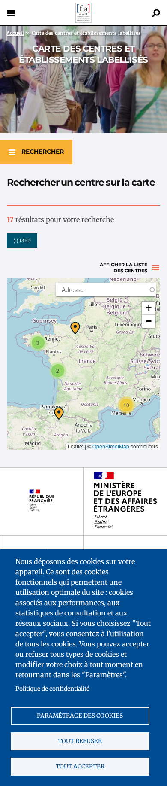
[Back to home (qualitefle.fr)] (83, 20)
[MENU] (10, 13)
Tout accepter (80, 766)
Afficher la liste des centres (123, 268)
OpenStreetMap (110, 446)
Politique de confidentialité (52, 688)
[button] (75, 328)
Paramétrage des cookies (80, 715)
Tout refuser (80, 741)
